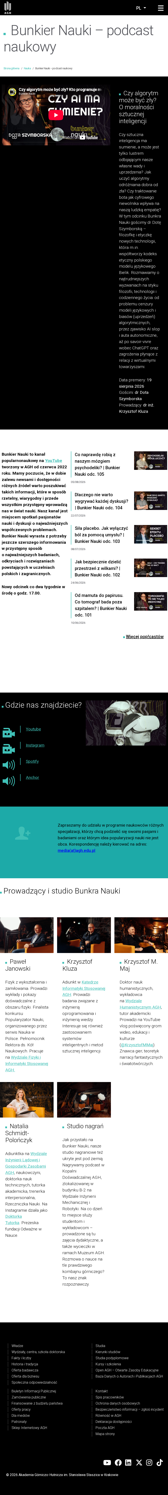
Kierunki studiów (108, 1352)
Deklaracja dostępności (114, 1422)
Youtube (33, 729)
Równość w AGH (108, 1415)
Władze (17, 1346)
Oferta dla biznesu (25, 1376)
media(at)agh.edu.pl (76, 850)
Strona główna (11, 68)
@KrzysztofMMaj (137, 1044)
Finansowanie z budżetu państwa (37, 1403)
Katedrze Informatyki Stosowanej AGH (83, 988)
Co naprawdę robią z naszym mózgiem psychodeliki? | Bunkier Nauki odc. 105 (97, 464)
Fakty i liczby (21, 1358)
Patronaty (19, 1422)
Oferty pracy (21, 1409)
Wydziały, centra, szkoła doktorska (38, 1352)
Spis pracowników (110, 1397)
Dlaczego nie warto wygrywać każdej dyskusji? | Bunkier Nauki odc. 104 (101, 501)
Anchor (32, 777)
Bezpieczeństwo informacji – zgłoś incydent (130, 1409)
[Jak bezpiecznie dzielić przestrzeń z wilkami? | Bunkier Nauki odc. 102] (150, 575)
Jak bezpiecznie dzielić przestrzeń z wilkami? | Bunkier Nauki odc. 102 (98, 568)
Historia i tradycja (25, 1364)
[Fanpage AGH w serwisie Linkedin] (128, 1463)
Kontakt (102, 1391)
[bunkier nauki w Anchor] (9, 781)
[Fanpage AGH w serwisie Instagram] (149, 1463)
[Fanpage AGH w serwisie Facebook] (118, 1463)
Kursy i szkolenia (108, 1364)
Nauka (27, 68)
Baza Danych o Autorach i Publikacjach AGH (129, 1376)
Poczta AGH (105, 1428)
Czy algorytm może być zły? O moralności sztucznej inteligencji (138, 107)
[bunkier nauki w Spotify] (9, 765)
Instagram (35, 745)
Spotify (32, 761)
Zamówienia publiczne (29, 1397)
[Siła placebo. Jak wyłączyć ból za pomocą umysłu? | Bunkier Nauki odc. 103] (150, 542)
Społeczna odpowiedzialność (34, 1382)
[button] (161, 8)
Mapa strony (105, 1434)
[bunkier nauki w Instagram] (9, 749)
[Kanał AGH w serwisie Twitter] (139, 1463)
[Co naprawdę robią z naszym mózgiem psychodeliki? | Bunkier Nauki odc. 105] (150, 471)
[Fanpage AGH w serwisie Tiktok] (160, 1463)
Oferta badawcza (25, 1370)
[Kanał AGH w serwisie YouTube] (107, 1463)
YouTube (53, 460)
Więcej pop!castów (145, 636)
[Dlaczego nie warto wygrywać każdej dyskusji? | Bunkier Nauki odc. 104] (150, 508)
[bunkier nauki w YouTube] (9, 733)
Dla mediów (21, 1415)
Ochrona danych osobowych (118, 1403)
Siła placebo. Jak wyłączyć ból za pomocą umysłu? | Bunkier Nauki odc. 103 (101, 535)
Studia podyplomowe (112, 1358)
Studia (100, 1346)
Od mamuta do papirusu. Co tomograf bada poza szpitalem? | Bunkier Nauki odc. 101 (101, 605)
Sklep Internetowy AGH (29, 1428)
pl (139, 8)
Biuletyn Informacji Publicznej (34, 1391)
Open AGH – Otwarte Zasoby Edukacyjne (127, 1370)
